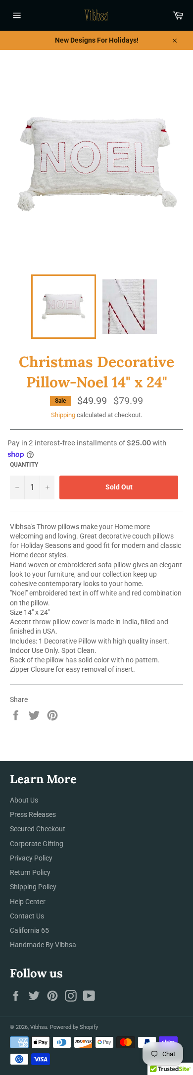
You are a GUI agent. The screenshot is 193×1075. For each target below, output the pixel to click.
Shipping (63, 415)
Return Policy (30, 872)
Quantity (24, 464)
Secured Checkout (37, 829)
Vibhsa (38, 1027)
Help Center (28, 902)
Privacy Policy (31, 858)
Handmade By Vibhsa (43, 945)
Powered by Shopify (74, 1027)
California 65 (29, 930)
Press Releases (33, 814)
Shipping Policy (33, 887)
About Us (24, 800)
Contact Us (27, 916)
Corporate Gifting (36, 844)
